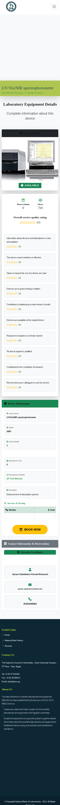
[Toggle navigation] (54, 6)
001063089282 (30, 604)
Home (7, 635)
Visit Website (16, 478)
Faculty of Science (35, 93)
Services (8, 646)
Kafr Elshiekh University (12, 93)
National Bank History (14, 640)
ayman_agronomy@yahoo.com (30, 589)
